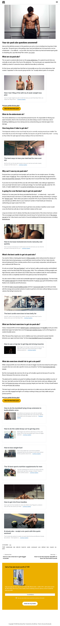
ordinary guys (39, 280)
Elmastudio (48, 624)
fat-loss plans (27, 270)
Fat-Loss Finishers (19, 268)
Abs (10, 545)
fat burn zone (9, 198)
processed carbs (39, 287)
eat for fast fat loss (42, 278)
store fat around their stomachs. (11, 178)
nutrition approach (10, 280)
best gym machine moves (34, 330)
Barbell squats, (25, 328)
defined (44, 547)
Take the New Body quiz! (11, 108)
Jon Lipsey (32, 52)
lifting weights (31, 258)
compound (34, 547)
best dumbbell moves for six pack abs (40, 338)
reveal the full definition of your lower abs (33, 187)
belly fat (13, 176)
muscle (52, 547)
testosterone (6, 219)
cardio (28, 547)
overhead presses (34, 328)
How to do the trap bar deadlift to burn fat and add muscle (44, 556)
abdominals (9, 547)
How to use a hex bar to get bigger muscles (14, 556)
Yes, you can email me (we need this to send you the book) (30, 598)
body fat (24, 547)
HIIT (13, 262)
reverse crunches (26, 383)
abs (14, 547)
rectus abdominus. (32, 60)
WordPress (34, 624)
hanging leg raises (13, 383)
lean (48, 547)
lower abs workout (14, 385)
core (39, 547)
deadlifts (45, 328)
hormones (18, 260)
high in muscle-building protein (19, 287)
